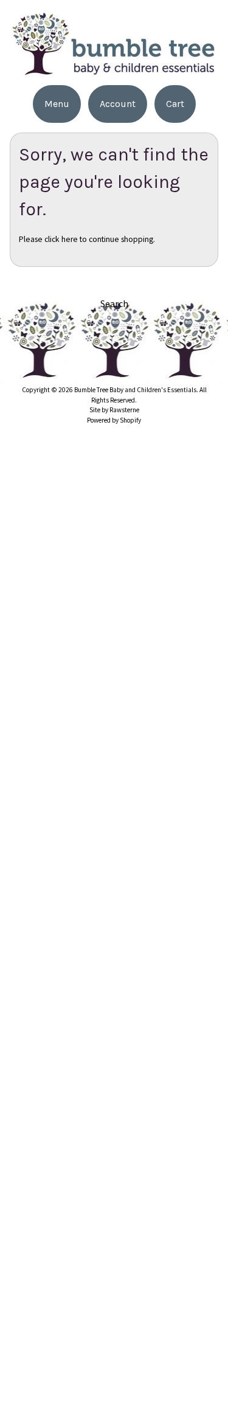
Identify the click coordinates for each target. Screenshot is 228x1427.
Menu (56, 103)
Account (118, 103)
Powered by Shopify (114, 420)
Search (114, 303)
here (69, 239)
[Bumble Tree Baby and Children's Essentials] (114, 71)
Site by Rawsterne (114, 410)
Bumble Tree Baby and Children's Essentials (135, 389)
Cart (175, 103)
